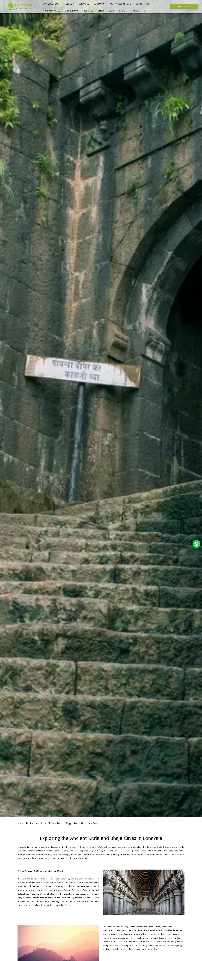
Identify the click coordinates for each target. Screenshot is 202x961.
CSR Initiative (142, 4)
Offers (101, 11)
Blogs (69, 4)
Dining (122, 11)
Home (21, 823)
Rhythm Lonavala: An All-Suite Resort (61, 11)
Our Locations (50, 4)
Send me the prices (181, 428)
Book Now (184, 7)
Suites (111, 11)
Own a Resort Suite (120, 4)
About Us (84, 4)
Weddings (134, 11)
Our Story (88, 11)
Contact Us (100, 4)
